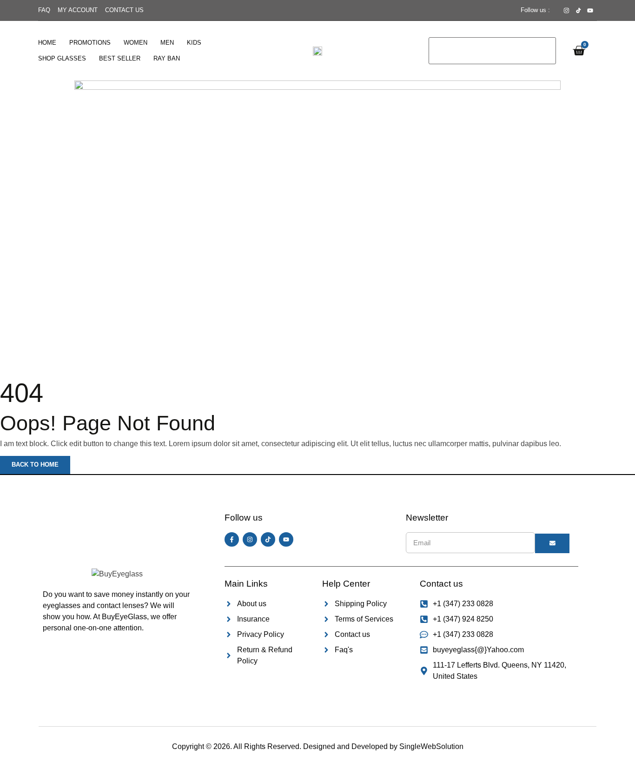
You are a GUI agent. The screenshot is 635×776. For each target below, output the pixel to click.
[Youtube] (286, 539)
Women (135, 42)
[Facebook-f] (232, 539)
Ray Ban (166, 58)
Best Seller (119, 58)
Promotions (90, 42)
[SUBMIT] (552, 543)
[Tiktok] (268, 539)
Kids (194, 42)
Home (47, 42)
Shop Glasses (62, 58)
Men (167, 42)
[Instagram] (250, 539)
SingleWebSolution (431, 746)
